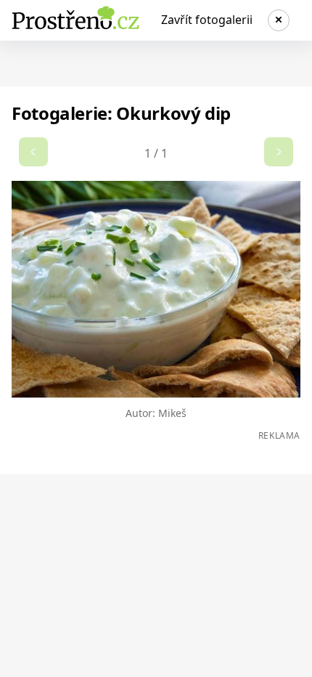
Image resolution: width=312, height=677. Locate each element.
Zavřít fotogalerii (207, 20)
